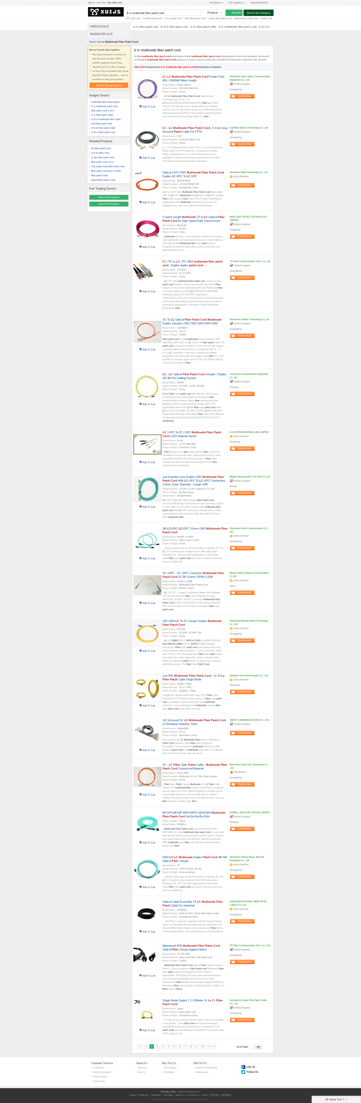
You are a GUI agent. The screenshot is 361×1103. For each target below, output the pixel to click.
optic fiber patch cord (178, 18)
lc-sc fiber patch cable (203, 26)
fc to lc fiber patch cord (174, 26)
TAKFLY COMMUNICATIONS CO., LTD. (249, 720)
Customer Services (102, 1063)
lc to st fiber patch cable (273, 26)
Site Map (168, 1095)
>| (214, 1046)
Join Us (141, 1072)
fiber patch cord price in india (106, 171)
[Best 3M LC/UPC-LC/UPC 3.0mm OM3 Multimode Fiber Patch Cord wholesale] (147, 554)
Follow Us (252, 1071)
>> (208, 1046)
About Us (141, 1063)
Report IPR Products (108, 204)
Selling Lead (201, 1072)
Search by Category (258, 12)
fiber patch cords (99, 175)
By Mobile (169, 1072)
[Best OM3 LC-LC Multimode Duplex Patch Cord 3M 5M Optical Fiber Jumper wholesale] (147, 882)
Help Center (99, 1081)
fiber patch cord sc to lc (103, 110)
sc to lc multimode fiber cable (106, 119)
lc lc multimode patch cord (104, 106)
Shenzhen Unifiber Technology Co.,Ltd (249, 319)
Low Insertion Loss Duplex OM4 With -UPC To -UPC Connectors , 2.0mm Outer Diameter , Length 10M (194, 480)
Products (143, 1095)
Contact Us (98, 1067)
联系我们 (226, 1095)
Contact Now (244, 96)
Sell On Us (200, 1063)
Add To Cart (148, 106)
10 (202, 1046)
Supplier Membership (206, 1067)
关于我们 (214, 1095)
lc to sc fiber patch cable (103, 128)
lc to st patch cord (156, 18)
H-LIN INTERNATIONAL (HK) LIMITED (249, 432)
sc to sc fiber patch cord (103, 132)
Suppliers (156, 1095)
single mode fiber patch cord (258, 18)
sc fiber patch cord (136, 18)
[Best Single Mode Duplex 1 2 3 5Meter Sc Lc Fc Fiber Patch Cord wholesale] (147, 1026)
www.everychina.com (188, 1091)
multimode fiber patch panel (105, 102)
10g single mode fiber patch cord (108, 166)
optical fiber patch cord (203, 18)
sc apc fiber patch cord (102, 157)
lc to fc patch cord (100, 153)
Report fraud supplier (109, 197)
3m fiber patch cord (101, 148)
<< (146, 1046)
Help (204, 1095)
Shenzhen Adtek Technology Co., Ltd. (249, 172)
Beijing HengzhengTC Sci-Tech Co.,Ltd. (250, 476)
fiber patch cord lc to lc (102, 162)
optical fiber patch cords (103, 180)
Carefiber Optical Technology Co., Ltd (249, 127)
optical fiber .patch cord (229, 18)
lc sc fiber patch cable (102, 115)
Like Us (250, 1066)
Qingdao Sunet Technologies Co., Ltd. (249, 675)
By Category (170, 1067)
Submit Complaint (102, 1072)
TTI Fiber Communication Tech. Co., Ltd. (250, 261)
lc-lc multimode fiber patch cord (237, 26)
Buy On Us (169, 1063)
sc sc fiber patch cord (145, 26)
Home (92, 41)
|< (140, 1046)
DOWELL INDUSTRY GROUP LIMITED (250, 812)
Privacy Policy (100, 1076)
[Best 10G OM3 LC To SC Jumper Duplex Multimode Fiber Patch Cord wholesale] (147, 646)
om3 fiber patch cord (101, 123)
